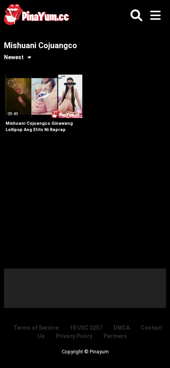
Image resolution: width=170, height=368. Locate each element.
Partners (115, 336)
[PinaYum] (39, 16)
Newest (14, 57)
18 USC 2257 (86, 328)
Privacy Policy (74, 336)
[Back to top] (155, 352)
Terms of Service (36, 328)
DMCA (121, 328)
